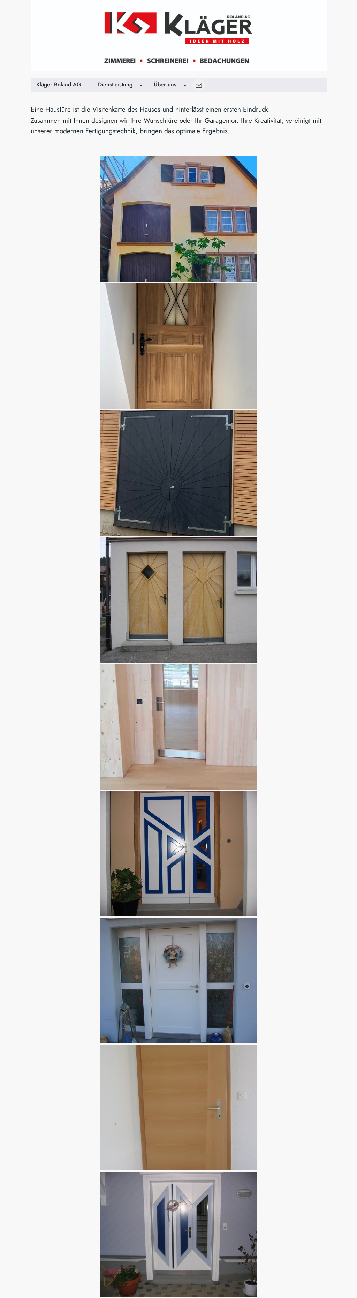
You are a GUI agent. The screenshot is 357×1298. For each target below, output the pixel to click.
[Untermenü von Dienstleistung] (141, 85)
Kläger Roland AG (58, 85)
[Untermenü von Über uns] (185, 85)
